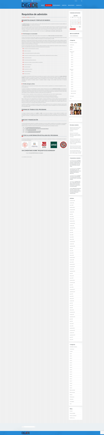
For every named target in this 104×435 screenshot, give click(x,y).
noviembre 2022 (72, 223)
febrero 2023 (72, 218)
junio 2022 (71, 232)
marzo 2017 (72, 296)
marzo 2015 (72, 323)
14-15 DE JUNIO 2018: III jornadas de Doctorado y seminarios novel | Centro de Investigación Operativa (75, 189)
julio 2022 (71, 230)
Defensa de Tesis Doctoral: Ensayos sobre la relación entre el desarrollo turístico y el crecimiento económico (75, 147)
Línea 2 (72, 55)
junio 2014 (71, 339)
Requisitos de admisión (32, 17)
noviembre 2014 (72, 330)
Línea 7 (72, 64)
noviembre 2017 (72, 289)
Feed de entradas (72, 413)
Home (22, 17)
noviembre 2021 (72, 241)
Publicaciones (72, 51)
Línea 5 (72, 59)
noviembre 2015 (72, 312)
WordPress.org (72, 417)
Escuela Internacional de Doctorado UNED (34, 131)
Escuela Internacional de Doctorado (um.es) (34, 127)
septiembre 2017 (72, 291)
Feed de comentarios (73, 415)
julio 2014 (71, 337)
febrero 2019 (72, 275)
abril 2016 (71, 307)
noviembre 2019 (72, 266)
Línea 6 (71, 374)
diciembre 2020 (72, 257)
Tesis (71, 98)
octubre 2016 (72, 300)
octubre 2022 (72, 225)
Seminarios (71, 69)
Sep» (80, 26)
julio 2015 (71, 319)
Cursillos (71, 47)
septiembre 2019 (72, 271)
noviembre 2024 (72, 200)
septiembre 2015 (72, 316)
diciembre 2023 (72, 207)
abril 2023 (71, 214)
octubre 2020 (72, 259)
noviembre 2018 (72, 282)
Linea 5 (72, 79)
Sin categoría (72, 96)
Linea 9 (72, 88)
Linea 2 (72, 72)
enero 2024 (71, 205)
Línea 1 (72, 52)
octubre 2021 (72, 243)
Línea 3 (72, 57)
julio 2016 (71, 303)
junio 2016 (71, 305)
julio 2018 (71, 284)
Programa (26, 17)
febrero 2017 (72, 298)
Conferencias (72, 44)
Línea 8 (72, 86)
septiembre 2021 (72, 246)
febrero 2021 (72, 255)
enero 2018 (71, 287)
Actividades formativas (73, 42)
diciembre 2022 (72, 221)
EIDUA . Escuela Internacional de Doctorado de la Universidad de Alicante (37, 128)
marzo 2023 (72, 216)
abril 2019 (71, 273)
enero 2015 (71, 325)
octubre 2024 (72, 202)
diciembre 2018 (72, 280)
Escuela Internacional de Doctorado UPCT (34, 132)
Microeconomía (73, 93)
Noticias (71, 49)
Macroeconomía (73, 91)
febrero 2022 (72, 239)
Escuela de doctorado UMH (32, 129)
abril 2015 (71, 321)
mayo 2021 (71, 250)
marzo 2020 (72, 262)
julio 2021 (71, 248)
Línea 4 (72, 77)
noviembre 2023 (72, 209)
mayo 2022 (71, 234)
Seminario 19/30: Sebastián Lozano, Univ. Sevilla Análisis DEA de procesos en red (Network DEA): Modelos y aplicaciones (75, 171)
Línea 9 (72, 66)
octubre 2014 (72, 332)
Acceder (71, 411)
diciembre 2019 (72, 264)
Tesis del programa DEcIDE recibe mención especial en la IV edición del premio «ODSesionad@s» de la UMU (75, 152)
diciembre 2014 (72, 328)
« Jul (71, 26)
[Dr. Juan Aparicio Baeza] (72, 105)
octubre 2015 (72, 314)
